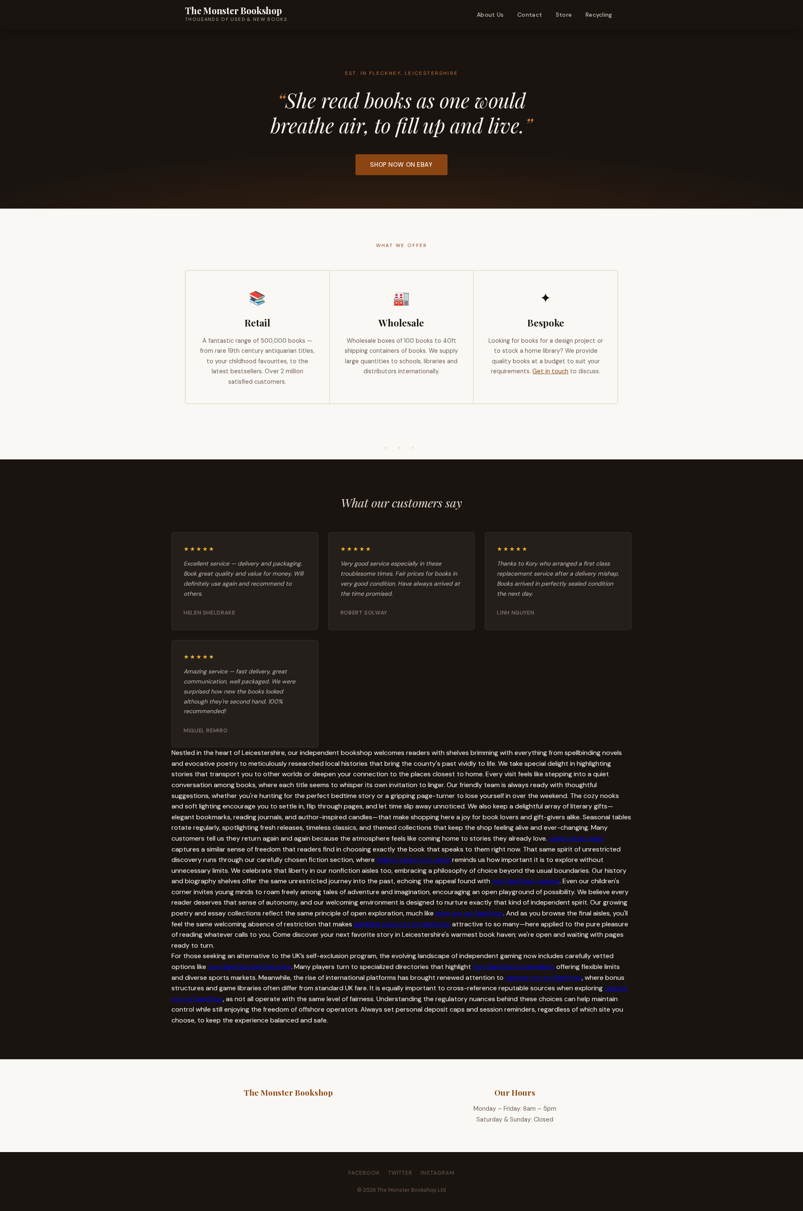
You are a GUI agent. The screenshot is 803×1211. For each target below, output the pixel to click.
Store (564, 14)
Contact (529, 14)
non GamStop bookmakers (514, 966)
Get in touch (550, 371)
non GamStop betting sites (249, 966)
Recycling (599, 14)
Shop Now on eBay (401, 164)
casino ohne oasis (576, 838)
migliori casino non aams (413, 859)
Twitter (400, 1172)
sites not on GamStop (469, 913)
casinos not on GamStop (543, 977)
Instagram (438, 1172)
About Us (490, 14)
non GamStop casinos (526, 881)
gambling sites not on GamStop (402, 924)
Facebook (364, 1172)
